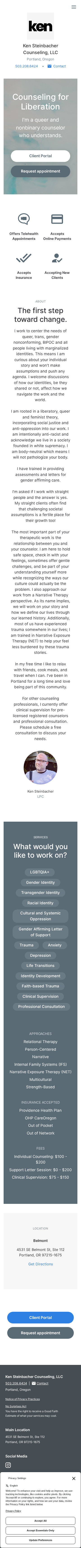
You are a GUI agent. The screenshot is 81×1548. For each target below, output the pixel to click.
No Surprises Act (15, 1406)
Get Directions (40, 1264)
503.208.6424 (26, 66)
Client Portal (40, 156)
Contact (59, 66)
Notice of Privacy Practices (22, 1399)
